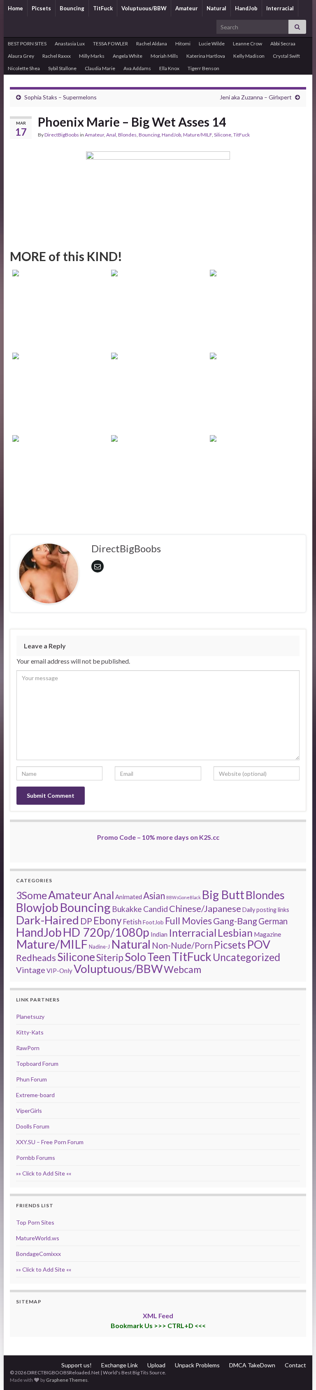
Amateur (186, 8)
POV (258, 944)
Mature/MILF (197, 135)
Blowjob (37, 907)
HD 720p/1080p (106, 932)
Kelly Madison (249, 56)
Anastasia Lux (70, 43)
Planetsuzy (30, 1016)
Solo (135, 957)
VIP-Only (59, 970)
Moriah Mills (164, 56)
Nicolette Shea (24, 68)
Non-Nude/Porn (182, 945)
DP (86, 921)
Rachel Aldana (151, 43)
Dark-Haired (47, 920)
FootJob (153, 922)
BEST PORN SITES (27, 43)
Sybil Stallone (62, 68)
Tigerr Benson (203, 68)
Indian (159, 934)
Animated (128, 896)
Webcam (182, 969)
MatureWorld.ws (37, 1238)
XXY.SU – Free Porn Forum (50, 1141)
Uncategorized (246, 957)
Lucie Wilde (212, 43)
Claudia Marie (100, 68)
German (273, 921)
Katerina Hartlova (205, 56)
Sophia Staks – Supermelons (60, 97)
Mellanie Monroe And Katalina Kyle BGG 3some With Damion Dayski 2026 (257, 404)
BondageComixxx (38, 1253)
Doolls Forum (32, 1126)
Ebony (107, 920)
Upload (156, 1365)
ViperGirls (29, 1110)
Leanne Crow (247, 43)
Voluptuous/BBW (144, 8)
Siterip (109, 957)
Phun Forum (31, 1079)
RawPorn (28, 1047)
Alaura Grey (21, 56)
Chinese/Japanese (205, 908)
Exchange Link (119, 1365)
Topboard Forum (37, 1063)
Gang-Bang (235, 920)
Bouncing (72, 8)
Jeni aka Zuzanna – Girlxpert (256, 97)
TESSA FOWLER (110, 43)
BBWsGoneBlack (183, 897)
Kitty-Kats (30, 1032)
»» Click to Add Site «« (43, 1173)
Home (15, 8)
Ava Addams (137, 68)
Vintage (30, 970)
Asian (154, 895)
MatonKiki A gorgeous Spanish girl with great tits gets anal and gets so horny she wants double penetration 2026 (158, 476)
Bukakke (127, 909)
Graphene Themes (67, 1380)
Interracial (280, 8)
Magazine (267, 934)
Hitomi (183, 43)
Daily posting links (265, 909)
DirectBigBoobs (61, 135)
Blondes (127, 135)
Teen (159, 957)
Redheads (36, 957)
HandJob (246, 8)
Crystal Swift (286, 56)
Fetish (132, 921)
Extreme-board (35, 1094)
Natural (216, 8)
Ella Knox (169, 68)
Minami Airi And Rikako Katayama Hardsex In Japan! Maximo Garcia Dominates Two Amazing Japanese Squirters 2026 (59, 310)
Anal (111, 135)
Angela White (127, 56)
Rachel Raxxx (56, 56)
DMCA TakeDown (252, 1365)
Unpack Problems (197, 1365)
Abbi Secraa (282, 43)
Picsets (41, 8)
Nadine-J (99, 946)
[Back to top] (297, 1371)
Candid (155, 909)
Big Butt (223, 895)
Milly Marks (92, 56)
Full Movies (188, 920)
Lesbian (235, 932)
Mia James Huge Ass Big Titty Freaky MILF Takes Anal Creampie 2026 (158, 404)
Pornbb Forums (35, 1157)
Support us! (76, 1365)
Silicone (222, 135)
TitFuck (103, 8)
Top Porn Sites (35, 1222)
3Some (31, 895)
